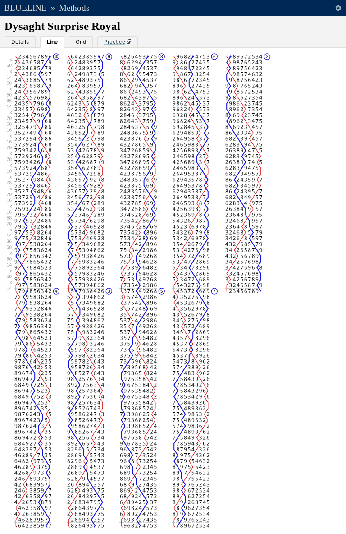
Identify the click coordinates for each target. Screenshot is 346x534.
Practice (114, 41)
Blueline (25, 8)
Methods (74, 8)
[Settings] (338, 8)
